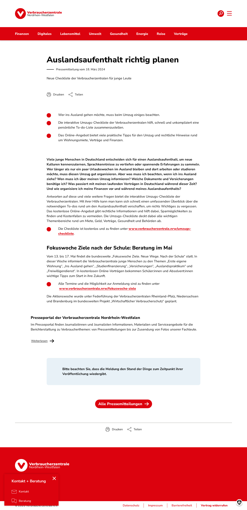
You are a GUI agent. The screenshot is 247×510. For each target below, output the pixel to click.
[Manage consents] (239, 502)
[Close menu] (54, 478)
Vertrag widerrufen (214, 505)
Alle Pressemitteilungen (120, 403)
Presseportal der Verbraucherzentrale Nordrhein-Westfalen (85, 317)
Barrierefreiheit (182, 505)
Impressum (155, 505)
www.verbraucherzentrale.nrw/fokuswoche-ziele (97, 288)
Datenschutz (131, 505)
